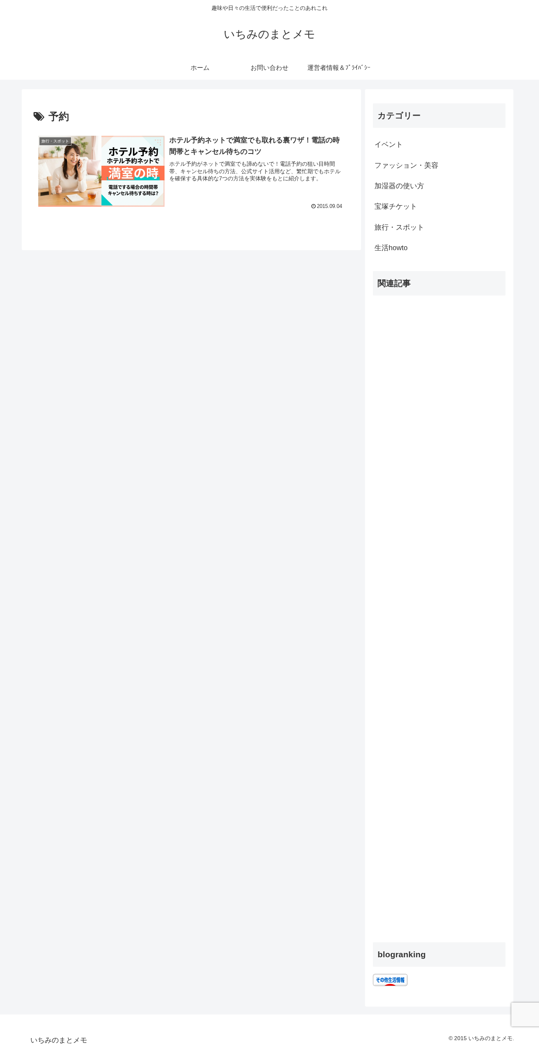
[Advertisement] (439, 616)
